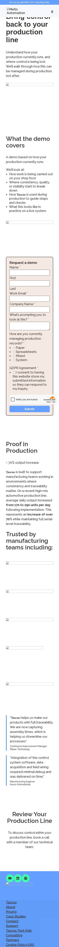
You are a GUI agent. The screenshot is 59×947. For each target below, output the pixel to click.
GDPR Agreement (23, 368)
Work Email (18, 293)
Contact (12, 921)
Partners (12, 940)
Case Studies (16, 916)
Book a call (14, 856)
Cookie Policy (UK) (20, 945)
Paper (20, 348)
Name (14, 267)
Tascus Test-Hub (19, 930)
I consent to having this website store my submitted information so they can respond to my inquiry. (30, 380)
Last (12, 289)
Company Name (22, 304)
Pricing (11, 912)
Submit (29, 409)
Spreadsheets (26, 352)
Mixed (20, 356)
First (12, 278)
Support (12, 926)
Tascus (11, 902)
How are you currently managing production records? (25, 338)
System (21, 360)
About (10, 907)
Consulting (14, 935)
